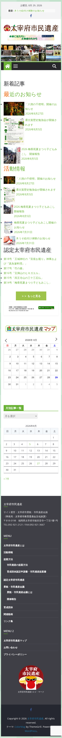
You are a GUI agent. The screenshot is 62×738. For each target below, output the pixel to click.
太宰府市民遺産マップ (15, 640)
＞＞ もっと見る (31, 296)
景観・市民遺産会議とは (19, 592)
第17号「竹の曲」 (14, 268)
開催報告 (11, 599)
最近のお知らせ (23, 94)
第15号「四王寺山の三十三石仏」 (24, 278)
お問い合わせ (11, 647)
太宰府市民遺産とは (14, 545)
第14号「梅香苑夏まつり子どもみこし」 (28, 282)
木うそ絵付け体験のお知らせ (29, 10)
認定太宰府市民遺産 (14, 579)
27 (38, 463)
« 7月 (6, 478)
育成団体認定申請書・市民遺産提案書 (26, 571)
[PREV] (7, 340)
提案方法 (8, 559)
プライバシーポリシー (15, 654)
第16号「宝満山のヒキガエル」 (22, 273)
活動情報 (14, 168)
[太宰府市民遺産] (8, 66)
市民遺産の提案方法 (17, 564)
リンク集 (8, 621)
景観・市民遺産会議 (14, 586)
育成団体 (8, 607)
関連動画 (8, 614)
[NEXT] (55, 340)
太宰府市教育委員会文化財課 (30, 516)
